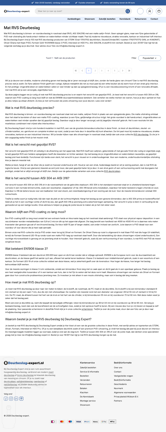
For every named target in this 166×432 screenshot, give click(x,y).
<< (75, 70)
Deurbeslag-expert (20, 415)
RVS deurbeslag (141, 134)
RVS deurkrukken (112, 171)
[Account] (150, 11)
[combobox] (83, 11)
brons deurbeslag (25, 375)
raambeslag (39, 381)
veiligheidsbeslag (25, 381)
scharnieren (87, 309)
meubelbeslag (10, 384)
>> (129, 70)
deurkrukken (10, 381)
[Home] (24, 363)
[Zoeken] (128, 11)
